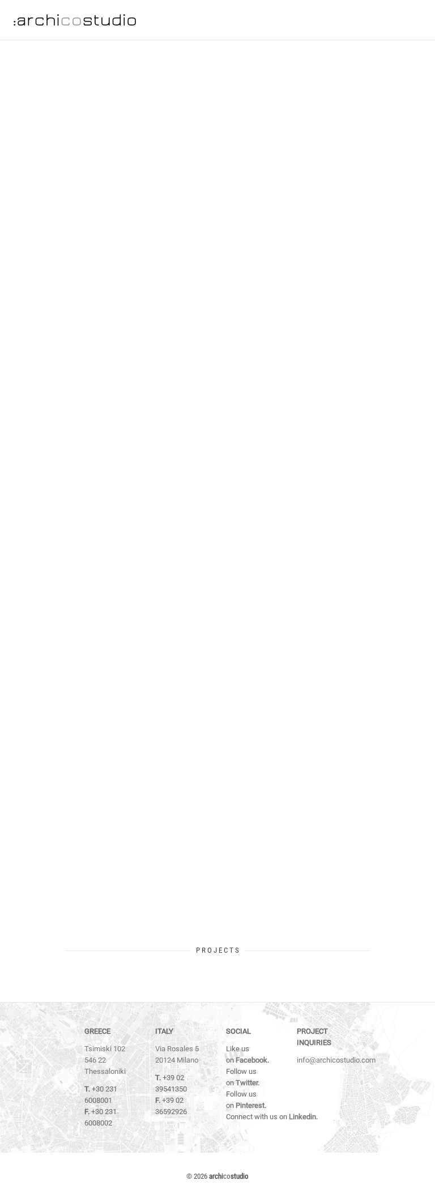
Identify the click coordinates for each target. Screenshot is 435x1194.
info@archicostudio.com (336, 1060)
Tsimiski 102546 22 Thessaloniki (105, 1060)
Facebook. (252, 1060)
